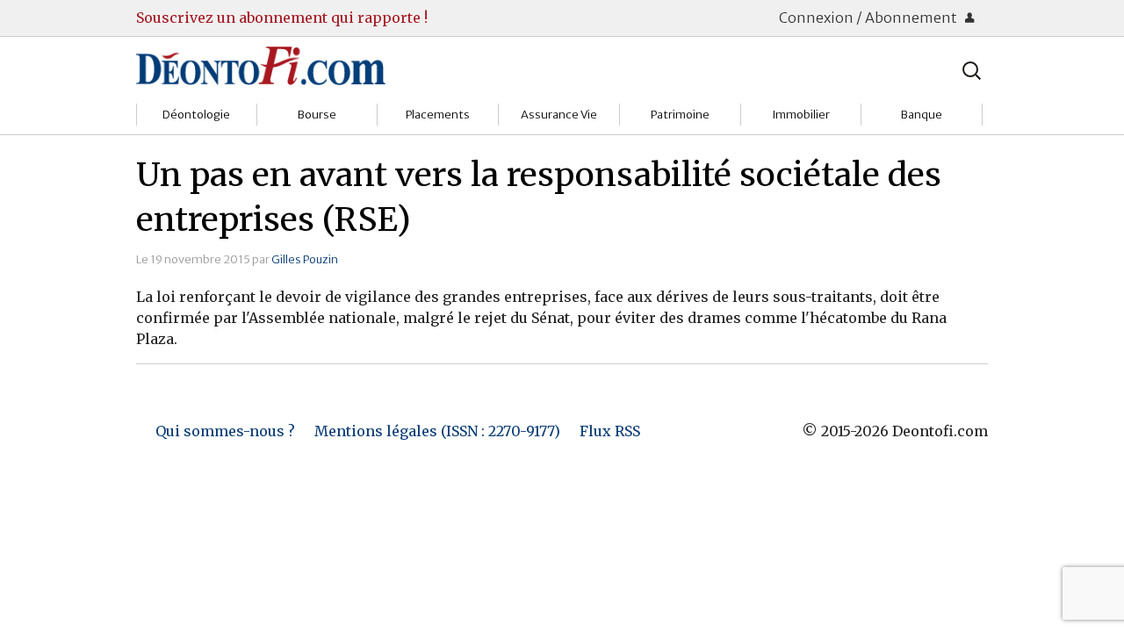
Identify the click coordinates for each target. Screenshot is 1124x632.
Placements (438, 114)
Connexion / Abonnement (869, 17)
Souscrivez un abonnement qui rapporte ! (282, 17)
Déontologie (196, 114)
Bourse (317, 114)
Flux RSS (610, 431)
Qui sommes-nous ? (225, 431)
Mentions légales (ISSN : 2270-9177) (437, 431)
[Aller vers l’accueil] (260, 65)
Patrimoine (680, 114)
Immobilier (801, 114)
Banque (921, 114)
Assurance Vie (559, 114)
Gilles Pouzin (304, 259)
